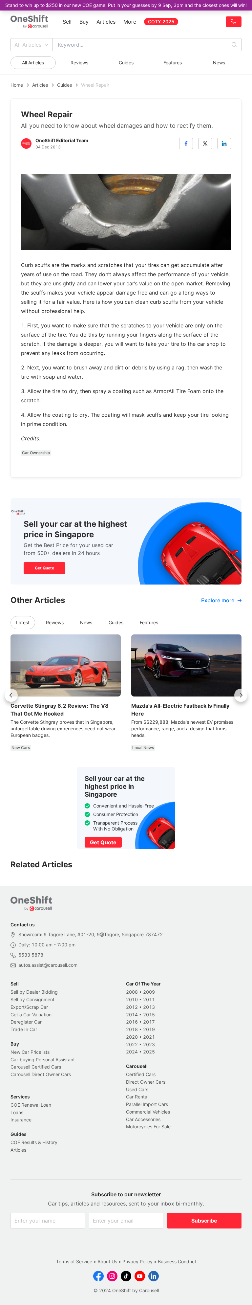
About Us (107, 1261)
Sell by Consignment (32, 999)
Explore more (217, 600)
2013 (149, 1007)
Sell (67, 21)
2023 (149, 1044)
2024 (132, 1051)
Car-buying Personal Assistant (42, 1059)
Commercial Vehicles (148, 1112)
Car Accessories (143, 1119)
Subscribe (204, 1220)
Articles (106, 21)
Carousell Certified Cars (35, 1067)
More (129, 21)
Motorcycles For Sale (148, 1126)
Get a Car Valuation (31, 1014)
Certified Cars (141, 1074)
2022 (132, 1044)
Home (16, 85)
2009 (149, 992)
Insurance (21, 1119)
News (219, 62)
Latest (23, 622)
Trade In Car (23, 1029)
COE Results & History (33, 1142)
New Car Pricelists (30, 1052)
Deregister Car (26, 1022)
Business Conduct (177, 1261)
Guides (126, 62)
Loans (16, 1112)
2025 (149, 1051)
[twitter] (205, 143)
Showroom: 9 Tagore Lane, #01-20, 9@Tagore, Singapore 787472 (90, 934)
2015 (149, 1014)
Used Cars (137, 1089)
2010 (132, 999)
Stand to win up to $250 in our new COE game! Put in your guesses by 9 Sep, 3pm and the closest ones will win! (126, 5)
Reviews (79, 62)
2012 (132, 1007)
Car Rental (137, 1096)
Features (172, 62)
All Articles (27, 44)
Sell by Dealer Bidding (34, 992)
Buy (84, 21)
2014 (132, 1014)
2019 (149, 1029)
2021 (149, 1037)
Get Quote (44, 567)
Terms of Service (74, 1261)
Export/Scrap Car (29, 1007)
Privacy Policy (137, 1261)
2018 (132, 1029)
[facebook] (186, 143)
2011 (149, 999)
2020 (132, 1037)
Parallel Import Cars (147, 1104)
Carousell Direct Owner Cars (40, 1074)
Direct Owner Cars (145, 1082)
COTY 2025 (161, 21)
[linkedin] (224, 143)
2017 (149, 1022)
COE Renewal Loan (30, 1105)
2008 (132, 992)
